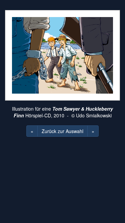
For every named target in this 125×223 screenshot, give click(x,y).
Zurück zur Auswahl (62, 131)
